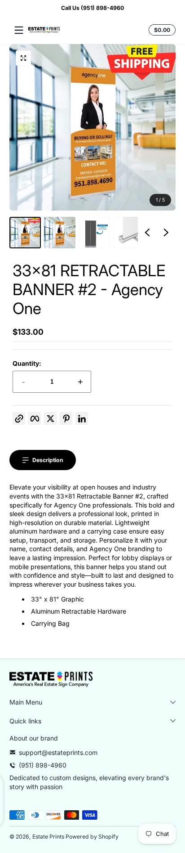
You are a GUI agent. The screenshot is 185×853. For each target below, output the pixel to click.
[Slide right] (166, 232)
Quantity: (27, 363)
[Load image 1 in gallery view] (25, 232)
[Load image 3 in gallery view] (94, 232)
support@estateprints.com (58, 752)
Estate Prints (48, 836)
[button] (160, 30)
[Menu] (18, 30)
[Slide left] (147, 232)
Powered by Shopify (92, 836)
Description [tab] (47, 460)
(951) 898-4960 (42, 765)
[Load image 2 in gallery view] (59, 232)
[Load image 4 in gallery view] (129, 232)
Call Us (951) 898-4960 (92, 7)
